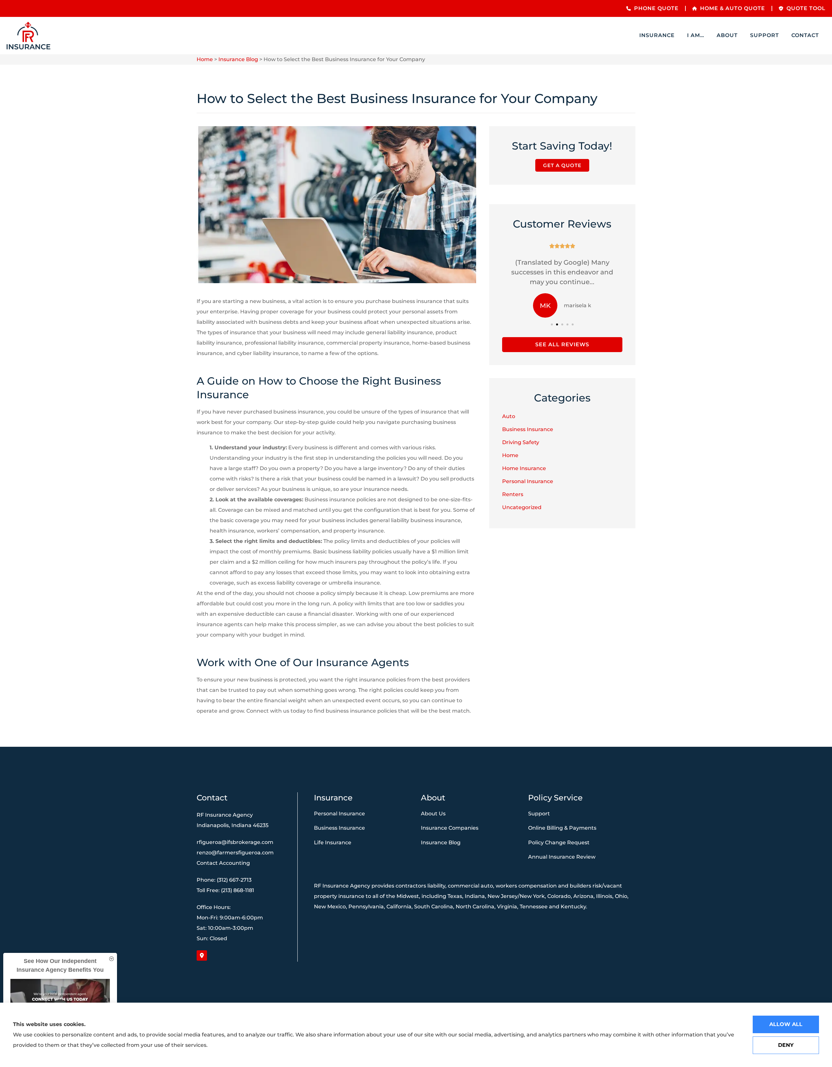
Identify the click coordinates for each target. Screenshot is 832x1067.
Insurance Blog (238, 59)
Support (764, 35)
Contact (805, 35)
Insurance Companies (449, 828)
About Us (433, 813)
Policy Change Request (559, 842)
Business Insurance (339, 828)
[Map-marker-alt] (202, 955)
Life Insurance (332, 842)
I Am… (695, 35)
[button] (552, 324)
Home (205, 59)
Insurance (657, 35)
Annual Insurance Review (561, 857)
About (727, 35)
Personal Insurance (339, 813)
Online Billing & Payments (562, 828)
